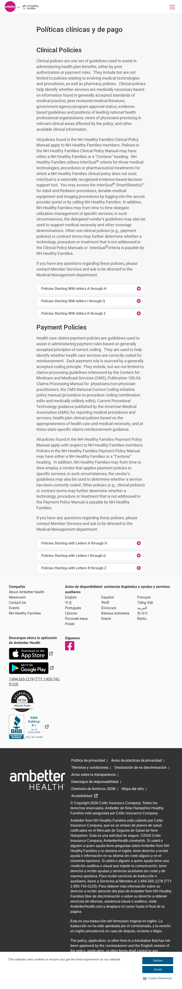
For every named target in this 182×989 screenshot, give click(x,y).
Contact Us (17, 603)
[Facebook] (69, 645)
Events (14, 608)
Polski (70, 624)
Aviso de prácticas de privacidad (136, 760)
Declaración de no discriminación (141, 767)
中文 (68, 603)
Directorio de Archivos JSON (93, 789)
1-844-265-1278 (21, 679)
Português (73, 608)
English (71, 597)
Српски (71, 613)
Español (107, 597)
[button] (157, 978)
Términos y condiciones (89, 767)
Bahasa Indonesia (115, 613)
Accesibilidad (82, 796)
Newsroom (17, 597)
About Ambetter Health (26, 592)
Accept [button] (158, 969)
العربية (142, 608)
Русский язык (76, 618)
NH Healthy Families (25, 613)
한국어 (142, 613)
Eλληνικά (108, 608)
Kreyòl (106, 618)
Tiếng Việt (145, 603)
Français (144, 597)
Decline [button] (157, 960)
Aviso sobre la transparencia (93, 774)
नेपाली (105, 603)
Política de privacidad (88, 760)
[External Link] (29, 727)
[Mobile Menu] (172, 7)
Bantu (141, 618)
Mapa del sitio (133, 789)
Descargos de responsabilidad (95, 782)
